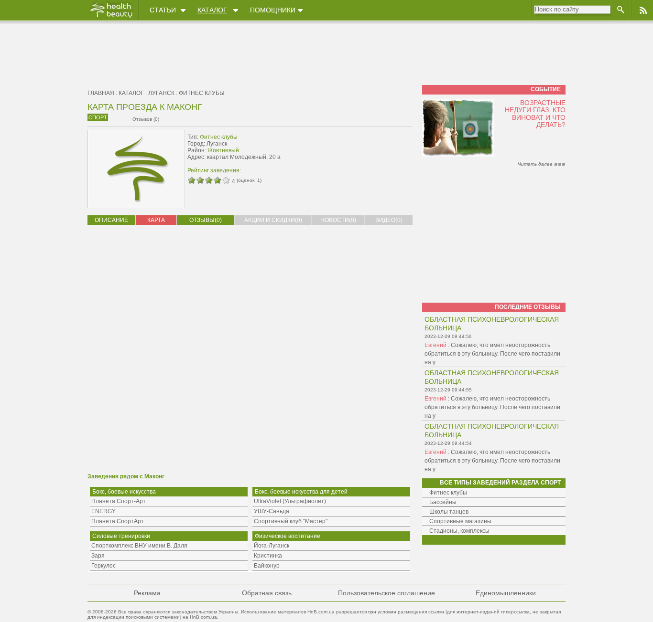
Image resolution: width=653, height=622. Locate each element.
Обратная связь (267, 593)
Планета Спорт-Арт (118, 501)
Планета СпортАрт (117, 521)
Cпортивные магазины (460, 521)
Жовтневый (223, 150)
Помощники (272, 10)
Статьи (163, 10)
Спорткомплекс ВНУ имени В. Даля (139, 545)
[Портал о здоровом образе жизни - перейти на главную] (110, 17)
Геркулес (103, 565)
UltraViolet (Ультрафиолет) (290, 501)
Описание (111, 220)
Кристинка (268, 555)
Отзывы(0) (205, 220)
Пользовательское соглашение (386, 593)
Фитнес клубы (202, 93)
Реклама (147, 593)
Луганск (161, 93)
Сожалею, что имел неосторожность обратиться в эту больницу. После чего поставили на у (492, 354)
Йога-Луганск (271, 545)
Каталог (212, 10)
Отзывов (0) (145, 119)
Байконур (267, 565)
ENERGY (103, 511)
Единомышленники (506, 593)
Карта (156, 220)
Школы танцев (448, 511)
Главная (100, 93)
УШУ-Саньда (271, 511)
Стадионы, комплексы (459, 530)
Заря (98, 555)
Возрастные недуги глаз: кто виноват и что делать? (535, 113)
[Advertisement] (352, 151)
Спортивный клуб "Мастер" (290, 521)
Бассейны (443, 502)
